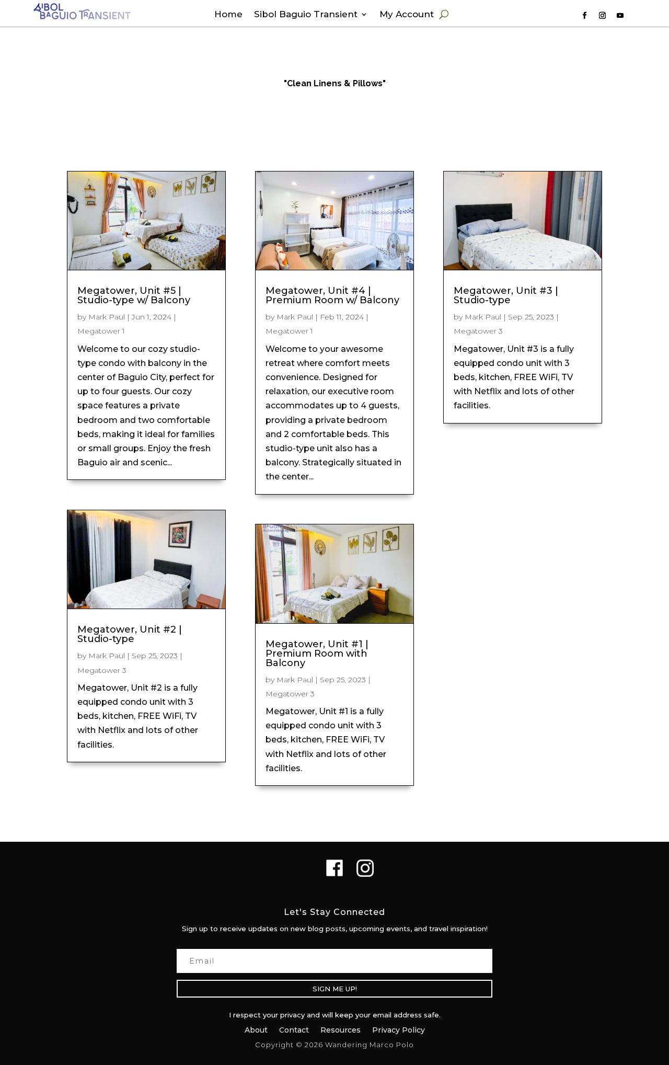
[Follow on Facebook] (584, 15)
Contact (294, 1029)
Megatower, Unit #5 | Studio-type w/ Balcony (133, 295)
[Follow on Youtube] (620, 15)
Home (228, 14)
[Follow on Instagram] (602, 15)
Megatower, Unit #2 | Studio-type (129, 634)
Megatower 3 (101, 670)
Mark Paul (106, 317)
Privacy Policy (398, 1029)
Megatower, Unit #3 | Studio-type (506, 295)
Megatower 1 (101, 331)
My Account (406, 14)
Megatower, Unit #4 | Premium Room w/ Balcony (332, 295)
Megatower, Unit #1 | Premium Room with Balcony (317, 653)
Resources (340, 1029)
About (256, 1029)
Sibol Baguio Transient (305, 14)
